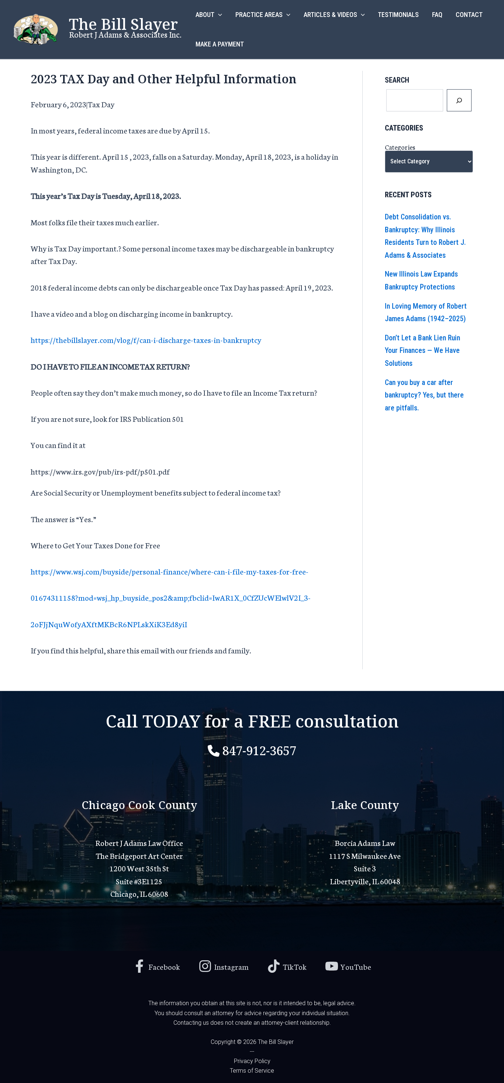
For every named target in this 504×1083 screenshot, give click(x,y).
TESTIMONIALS (398, 14)
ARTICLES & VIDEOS (330, 14)
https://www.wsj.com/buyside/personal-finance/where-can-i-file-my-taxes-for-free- (169, 571)
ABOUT (205, 14)
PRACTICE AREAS (259, 14)
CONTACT (469, 14)
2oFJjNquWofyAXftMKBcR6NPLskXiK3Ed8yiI (109, 623)
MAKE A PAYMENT (220, 44)
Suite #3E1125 (139, 880)
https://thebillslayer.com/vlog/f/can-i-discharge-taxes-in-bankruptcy (146, 339)
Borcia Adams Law (365, 842)
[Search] (459, 100)
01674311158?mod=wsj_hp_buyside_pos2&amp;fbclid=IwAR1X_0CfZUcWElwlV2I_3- (171, 597)
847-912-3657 (259, 749)
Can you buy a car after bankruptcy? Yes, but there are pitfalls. (424, 395)
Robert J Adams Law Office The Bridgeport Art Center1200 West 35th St (139, 855)
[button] (218, 14)
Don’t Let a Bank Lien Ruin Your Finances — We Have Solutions (422, 350)
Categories (400, 146)
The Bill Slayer (123, 22)
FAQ (437, 14)
